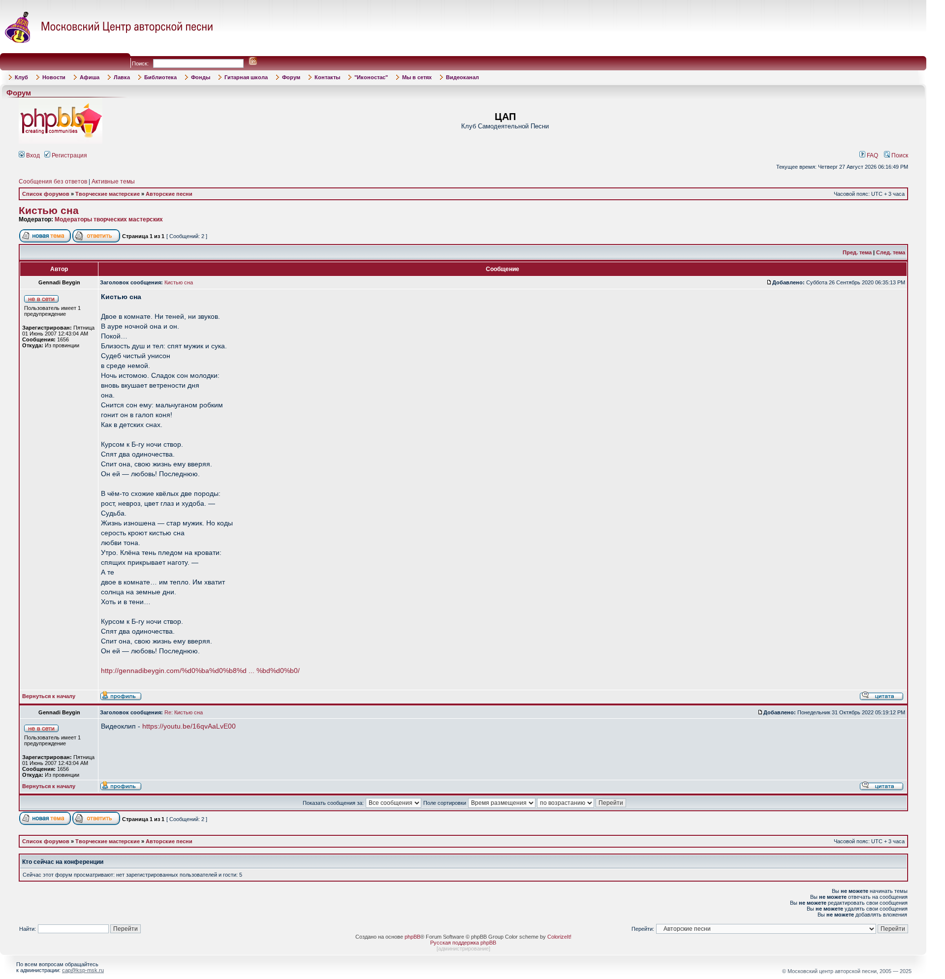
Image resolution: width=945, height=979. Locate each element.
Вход (32, 155)
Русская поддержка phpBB (463, 943)
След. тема (890, 252)
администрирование (463, 948)
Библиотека (160, 77)
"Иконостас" (371, 77)
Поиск (899, 155)
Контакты (327, 77)
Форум (291, 77)
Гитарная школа (246, 77)
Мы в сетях (417, 77)
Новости (53, 77)
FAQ (871, 155)
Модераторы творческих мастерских (109, 219)
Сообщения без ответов (53, 181)
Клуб (21, 77)
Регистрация (68, 155)
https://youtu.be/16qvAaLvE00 (189, 726)
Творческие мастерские (107, 194)
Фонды (200, 77)
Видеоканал (462, 77)
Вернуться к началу (48, 696)
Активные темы (113, 181)
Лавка (122, 77)
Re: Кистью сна (183, 712)
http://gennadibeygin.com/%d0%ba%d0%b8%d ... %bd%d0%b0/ (200, 670)
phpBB (412, 937)
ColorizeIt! (559, 937)
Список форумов (45, 194)
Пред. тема (857, 252)
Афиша (89, 77)
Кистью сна (49, 210)
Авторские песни (169, 194)
